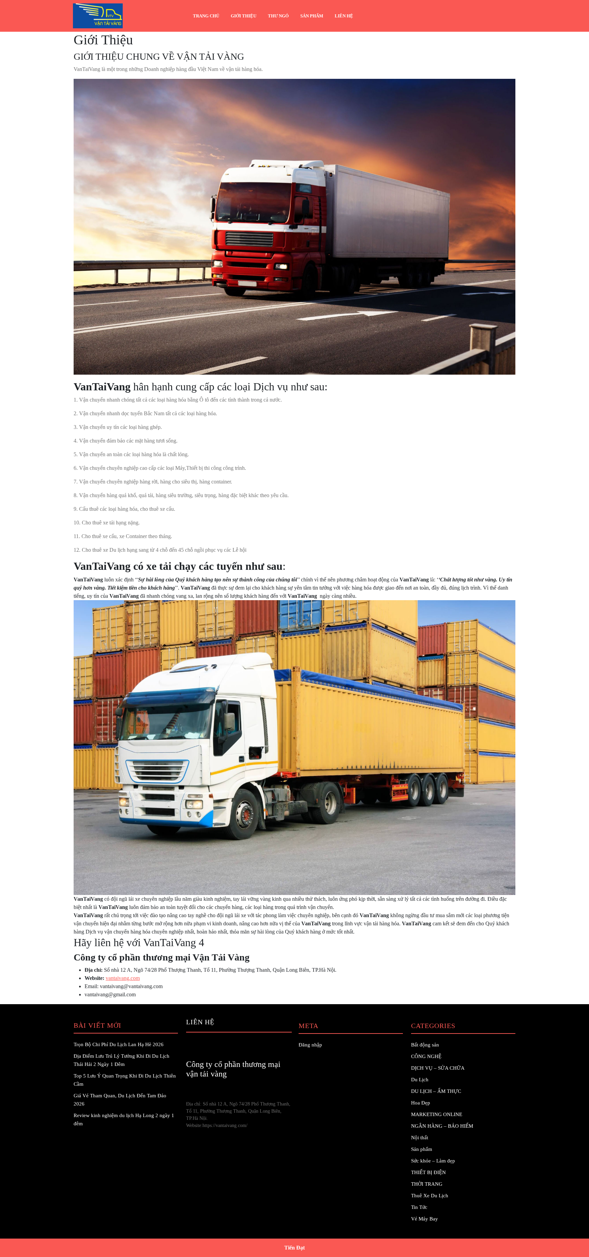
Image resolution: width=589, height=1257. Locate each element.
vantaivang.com (123, 978)
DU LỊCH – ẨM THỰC (436, 1091)
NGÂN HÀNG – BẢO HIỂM (442, 1126)
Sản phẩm (311, 15)
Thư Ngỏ (278, 15)
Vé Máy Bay (424, 1219)
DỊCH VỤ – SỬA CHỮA (438, 1068)
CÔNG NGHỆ (426, 1056)
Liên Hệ (344, 15)
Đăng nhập (310, 1045)
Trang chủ (206, 15)
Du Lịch (419, 1079)
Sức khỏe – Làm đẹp (433, 1161)
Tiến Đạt (294, 1248)
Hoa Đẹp (420, 1103)
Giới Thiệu (243, 15)
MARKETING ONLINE (436, 1114)
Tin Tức (419, 1207)
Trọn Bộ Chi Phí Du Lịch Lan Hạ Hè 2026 (119, 1044)
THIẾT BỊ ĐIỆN (428, 1172)
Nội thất (419, 1137)
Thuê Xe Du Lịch (429, 1195)
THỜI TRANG (426, 1184)
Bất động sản (425, 1045)
